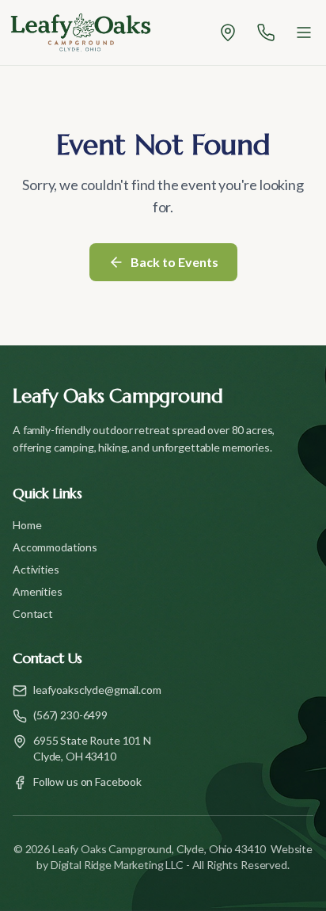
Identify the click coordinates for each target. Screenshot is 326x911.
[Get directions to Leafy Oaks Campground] (228, 32)
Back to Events (174, 261)
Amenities (38, 591)
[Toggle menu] (304, 32)
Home (27, 525)
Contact (33, 613)
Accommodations (55, 547)
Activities (36, 569)
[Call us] (266, 32)
